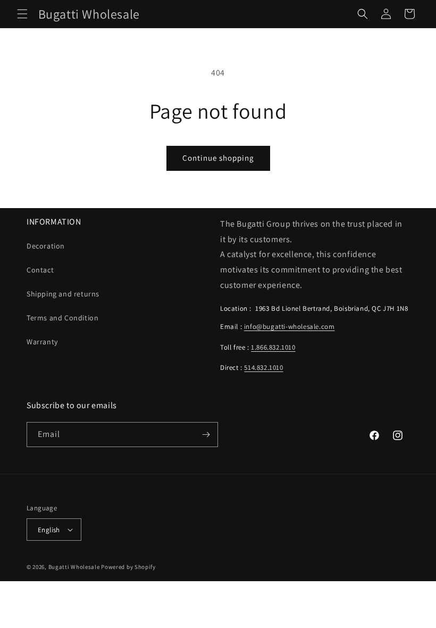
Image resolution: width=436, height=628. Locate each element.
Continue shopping (218, 158)
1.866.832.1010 (273, 347)
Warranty (42, 341)
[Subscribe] (205, 434)
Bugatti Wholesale (74, 567)
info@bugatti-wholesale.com (289, 326)
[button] (22, 14)
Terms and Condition (62, 318)
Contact (40, 270)
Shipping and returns (63, 294)
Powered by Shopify (128, 567)
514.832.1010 (263, 367)
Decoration (46, 246)
